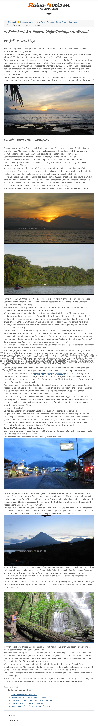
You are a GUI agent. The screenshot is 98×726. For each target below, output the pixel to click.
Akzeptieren (7, 370)
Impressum (60, 374)
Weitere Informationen (43, 374)
